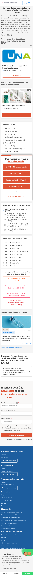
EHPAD (3, 537)
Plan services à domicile (8, 526)
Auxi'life (3, 482)
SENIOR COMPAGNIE (7, 485)
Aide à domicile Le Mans (13, 260)
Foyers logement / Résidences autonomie (13, 548)
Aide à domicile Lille (12, 263)
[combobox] (16, 406)
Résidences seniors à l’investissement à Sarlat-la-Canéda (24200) (16, 303)
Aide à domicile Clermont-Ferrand (16, 251)
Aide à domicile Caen (12, 249)
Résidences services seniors (9, 543)
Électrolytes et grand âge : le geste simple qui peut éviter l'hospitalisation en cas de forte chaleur (16, 338)
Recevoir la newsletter (17, 435)
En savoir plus (16, 75)
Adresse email (6, 419)
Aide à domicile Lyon (12, 266)
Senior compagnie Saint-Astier (13, 105)
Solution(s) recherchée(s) (9, 403)
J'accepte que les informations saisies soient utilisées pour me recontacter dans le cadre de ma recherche (17, 428)
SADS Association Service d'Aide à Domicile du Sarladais (14, 67)
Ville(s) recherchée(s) (8, 411)
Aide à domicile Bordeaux (13, 246)
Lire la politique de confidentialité (9, 568)
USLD (3, 540)
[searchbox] (16, 406)
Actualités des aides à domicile (11, 348)
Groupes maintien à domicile (12, 479)
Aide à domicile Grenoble (13, 254)
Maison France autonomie (8, 535)
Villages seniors (6, 546)
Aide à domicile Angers (13, 243)
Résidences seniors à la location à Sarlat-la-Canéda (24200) (16, 287)
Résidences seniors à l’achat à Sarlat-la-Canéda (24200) (16, 294)
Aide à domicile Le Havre (13, 257)
